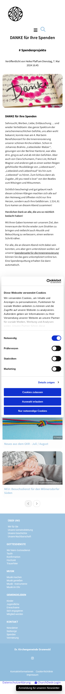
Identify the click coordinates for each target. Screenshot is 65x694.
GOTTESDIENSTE (16, 544)
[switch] (56, 348)
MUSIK (10, 571)
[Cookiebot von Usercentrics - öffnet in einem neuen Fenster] (46, 281)
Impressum (32, 674)
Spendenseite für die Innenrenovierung (36, 253)
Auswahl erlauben (32, 401)
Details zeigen (46, 382)
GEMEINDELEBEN (16, 594)
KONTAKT (12, 621)
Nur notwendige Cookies (32, 410)
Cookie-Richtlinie (44, 671)
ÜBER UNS (14, 520)
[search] (43, 29)
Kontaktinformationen (21, 671)
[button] (28, 30)
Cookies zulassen (32, 392)
